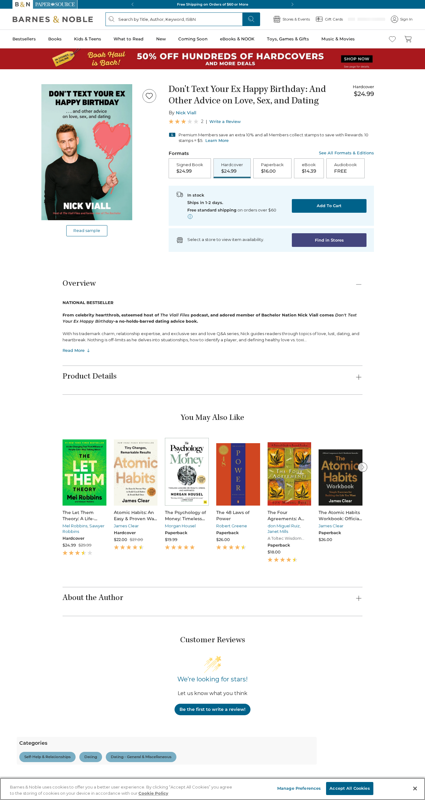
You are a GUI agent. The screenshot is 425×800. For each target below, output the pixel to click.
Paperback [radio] (272, 168)
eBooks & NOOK (237, 38)
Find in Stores (329, 240)
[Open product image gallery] (86, 152)
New (161, 38)
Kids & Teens (87, 38)
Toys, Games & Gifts (288, 38)
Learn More (217, 140)
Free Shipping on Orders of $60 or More (212, 4)
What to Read (128, 38)
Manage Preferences (299, 788)
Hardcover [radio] (232, 168)
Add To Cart (329, 206)
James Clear (126, 526)
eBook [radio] (309, 168)
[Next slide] (362, 468)
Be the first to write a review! (212, 710)
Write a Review (225, 121)
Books (55, 38)
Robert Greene (231, 526)
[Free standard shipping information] (190, 217)
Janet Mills (278, 532)
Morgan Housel (180, 526)
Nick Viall (186, 113)
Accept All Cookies (349, 788)
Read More (74, 350)
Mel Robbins (75, 526)
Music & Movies (338, 38)
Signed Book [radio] (189, 168)
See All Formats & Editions (346, 153)
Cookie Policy (153, 793)
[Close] (415, 788)
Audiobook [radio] (345, 168)
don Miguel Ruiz (284, 526)
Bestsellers (24, 38)
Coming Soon (193, 38)
